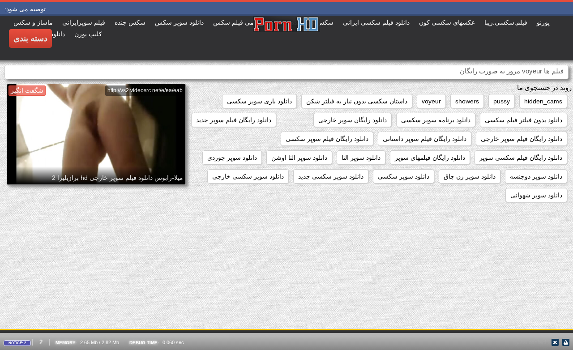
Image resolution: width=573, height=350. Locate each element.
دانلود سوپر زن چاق (470, 176)
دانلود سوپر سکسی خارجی (248, 176)
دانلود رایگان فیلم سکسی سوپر (520, 157)
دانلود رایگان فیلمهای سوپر (430, 157)
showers (467, 101)
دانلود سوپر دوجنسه (536, 176)
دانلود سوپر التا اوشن (299, 157)
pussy (501, 101)
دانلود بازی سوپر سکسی (259, 101)
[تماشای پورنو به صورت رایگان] (286, 38)
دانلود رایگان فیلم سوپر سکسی (327, 138)
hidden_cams (543, 101)
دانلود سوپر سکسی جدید (330, 176)
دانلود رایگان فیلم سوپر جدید (233, 120)
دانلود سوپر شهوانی (536, 195)
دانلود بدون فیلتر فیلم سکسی (523, 120)
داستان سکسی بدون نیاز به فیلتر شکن (356, 101)
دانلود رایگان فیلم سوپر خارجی (521, 138)
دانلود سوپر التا (361, 157)
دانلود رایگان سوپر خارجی (352, 120)
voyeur (431, 101)
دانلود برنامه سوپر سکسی (435, 120)
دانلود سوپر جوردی (232, 157)
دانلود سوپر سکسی (403, 176)
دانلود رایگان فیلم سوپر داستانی (424, 138)
